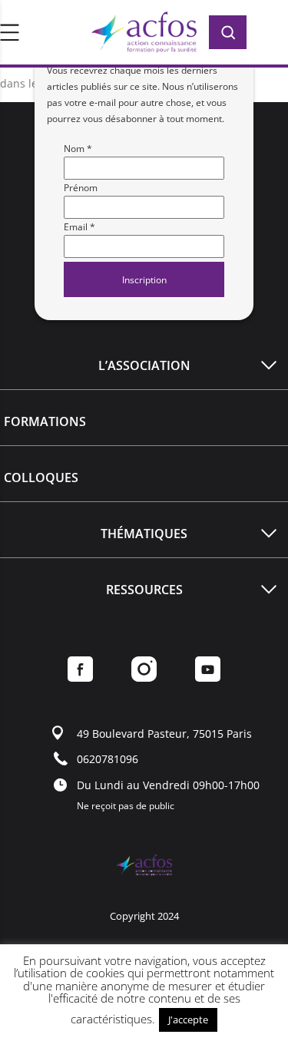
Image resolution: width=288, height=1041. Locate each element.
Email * (79, 226)
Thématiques (144, 533)
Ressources (144, 589)
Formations (45, 421)
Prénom (81, 187)
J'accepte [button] (188, 1019)
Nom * (78, 148)
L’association (144, 365)
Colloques (41, 477)
